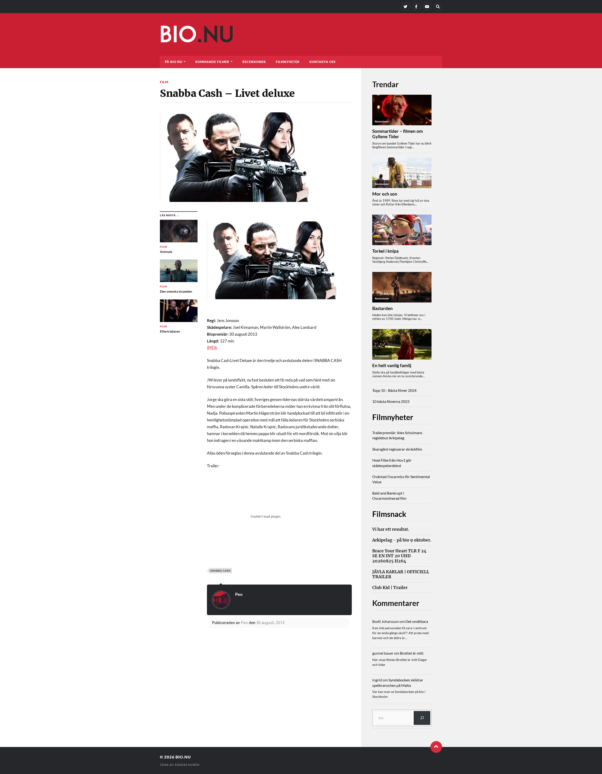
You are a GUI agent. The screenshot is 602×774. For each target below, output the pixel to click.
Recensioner (254, 62)
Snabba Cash (220, 570)
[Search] (438, 6)
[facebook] (416, 6)
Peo (238, 594)
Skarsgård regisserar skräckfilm (397, 449)
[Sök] (422, 718)
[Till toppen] (436, 747)
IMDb (212, 347)
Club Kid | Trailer (390, 587)
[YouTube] (427, 6)
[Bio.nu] (301, 35)
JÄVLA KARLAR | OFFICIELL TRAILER (400, 574)
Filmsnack (389, 514)
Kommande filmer (212, 62)
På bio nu (173, 62)
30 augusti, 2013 (270, 622)
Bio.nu (183, 756)
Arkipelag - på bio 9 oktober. (401, 540)
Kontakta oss (322, 62)
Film (164, 82)
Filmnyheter (288, 62)
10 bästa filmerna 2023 (390, 401)
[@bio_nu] (405, 6)
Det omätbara (416, 621)
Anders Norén (187, 764)
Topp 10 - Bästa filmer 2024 (394, 390)
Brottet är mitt (412, 653)
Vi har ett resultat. (390, 529)
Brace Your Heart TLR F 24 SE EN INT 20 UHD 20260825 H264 (399, 556)
